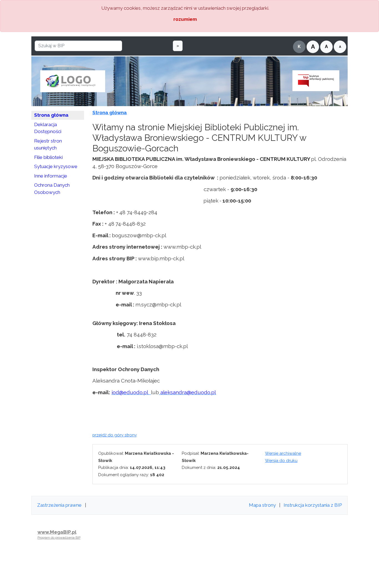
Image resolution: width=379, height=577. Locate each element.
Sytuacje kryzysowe (55, 166)
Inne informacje (50, 176)
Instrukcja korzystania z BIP (313, 505)
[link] (131, 392)
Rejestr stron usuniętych (48, 144)
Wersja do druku (281, 460)
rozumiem (185, 19)
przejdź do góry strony (114, 435)
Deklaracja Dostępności (47, 128)
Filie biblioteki (48, 157)
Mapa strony (262, 505)
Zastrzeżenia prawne (59, 505)
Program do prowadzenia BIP (58, 537)
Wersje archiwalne (283, 453)
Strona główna (51, 115)
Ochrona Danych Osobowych (52, 188)
